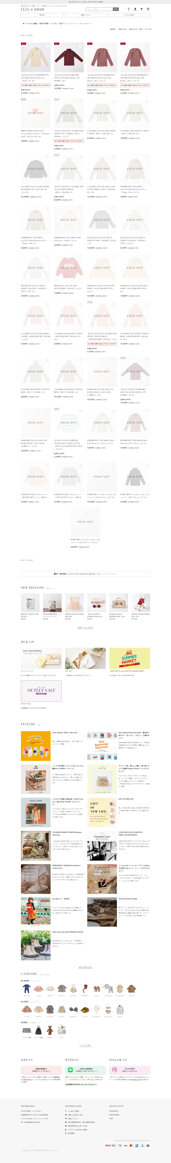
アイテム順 (148, 29)
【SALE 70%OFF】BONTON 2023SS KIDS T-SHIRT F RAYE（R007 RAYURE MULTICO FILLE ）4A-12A (68, 444)
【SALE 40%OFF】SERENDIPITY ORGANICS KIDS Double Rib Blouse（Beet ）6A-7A (101, 78)
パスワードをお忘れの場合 (77, 1130)
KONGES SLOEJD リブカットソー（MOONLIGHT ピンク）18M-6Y (34, 495)
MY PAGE (135, 10)
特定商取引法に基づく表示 (77, 1126)
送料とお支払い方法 (75, 1115)
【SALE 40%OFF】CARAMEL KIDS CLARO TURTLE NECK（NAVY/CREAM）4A (69, 189)
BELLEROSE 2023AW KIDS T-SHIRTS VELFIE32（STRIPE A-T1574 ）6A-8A (133, 240)
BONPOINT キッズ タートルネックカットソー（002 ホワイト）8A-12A (102, 495)
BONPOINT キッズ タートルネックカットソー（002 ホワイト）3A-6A (85, 541)
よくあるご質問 (73, 1111)
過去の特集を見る (85, 967)
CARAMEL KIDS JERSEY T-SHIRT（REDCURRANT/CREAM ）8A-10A (68, 336)
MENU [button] (148, 10)
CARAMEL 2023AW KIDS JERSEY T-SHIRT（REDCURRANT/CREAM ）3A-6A (35, 336)
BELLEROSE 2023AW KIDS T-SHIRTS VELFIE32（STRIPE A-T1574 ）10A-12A (34, 289)
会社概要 (71, 1133)
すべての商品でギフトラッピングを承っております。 (39, 675)
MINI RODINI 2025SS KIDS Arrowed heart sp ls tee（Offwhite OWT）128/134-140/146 (35, 134)
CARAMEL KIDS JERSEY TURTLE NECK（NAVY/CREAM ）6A (35, 390)
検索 (115, 9)
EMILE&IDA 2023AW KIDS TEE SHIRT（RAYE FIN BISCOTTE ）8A (134, 289)
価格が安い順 (122, 29)
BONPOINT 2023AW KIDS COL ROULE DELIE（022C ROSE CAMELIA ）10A (100, 392)
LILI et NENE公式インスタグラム (129, 1070)
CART (141, 10)
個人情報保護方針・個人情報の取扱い (82, 1122)
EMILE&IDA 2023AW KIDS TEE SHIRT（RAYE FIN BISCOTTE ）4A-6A (101, 289)
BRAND (42, 15)
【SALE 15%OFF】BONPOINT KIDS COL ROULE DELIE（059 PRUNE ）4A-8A (133, 392)
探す (129, 10)
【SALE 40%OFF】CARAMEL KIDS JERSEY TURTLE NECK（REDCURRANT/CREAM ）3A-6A (102, 336)
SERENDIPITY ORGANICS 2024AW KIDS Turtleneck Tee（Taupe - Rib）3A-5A (133, 189)
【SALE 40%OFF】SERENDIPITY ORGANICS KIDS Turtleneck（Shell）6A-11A (35, 78)
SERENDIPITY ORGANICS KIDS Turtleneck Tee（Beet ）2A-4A (133, 441)
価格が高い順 (133, 29)
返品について (73, 1119)
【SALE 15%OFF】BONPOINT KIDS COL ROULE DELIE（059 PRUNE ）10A (67, 78)
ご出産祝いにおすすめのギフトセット (78, 675)
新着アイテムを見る (85, 627)
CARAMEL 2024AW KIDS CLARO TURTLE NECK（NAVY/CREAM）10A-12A (101, 189)
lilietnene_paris (136, 1079)
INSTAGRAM (114, 1115)
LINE (111, 1119)
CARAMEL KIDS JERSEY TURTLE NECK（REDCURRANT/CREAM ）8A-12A (134, 336)
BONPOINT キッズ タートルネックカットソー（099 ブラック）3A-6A (135, 495)
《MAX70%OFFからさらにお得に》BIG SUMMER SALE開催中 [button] (85, 2)
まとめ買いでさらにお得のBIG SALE (121, 675)
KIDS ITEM (44, 23)
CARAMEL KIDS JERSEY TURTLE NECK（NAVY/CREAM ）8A (68, 390)
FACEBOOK (113, 1111)
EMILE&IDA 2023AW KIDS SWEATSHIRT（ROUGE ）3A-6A (68, 287)
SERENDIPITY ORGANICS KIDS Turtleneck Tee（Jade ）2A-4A (100, 441)
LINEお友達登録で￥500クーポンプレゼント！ (86, 1070)
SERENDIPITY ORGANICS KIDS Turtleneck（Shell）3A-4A (67, 239)
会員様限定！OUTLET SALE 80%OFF (34, 708)
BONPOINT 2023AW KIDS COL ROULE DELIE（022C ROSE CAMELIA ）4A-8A (34, 443)
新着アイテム (85, 15)
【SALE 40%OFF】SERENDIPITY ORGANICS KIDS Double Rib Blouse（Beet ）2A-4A (134, 78)
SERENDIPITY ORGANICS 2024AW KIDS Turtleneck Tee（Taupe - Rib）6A (33, 240)
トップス (53, 23)
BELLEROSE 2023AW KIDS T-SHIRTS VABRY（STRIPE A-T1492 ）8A (101, 240)
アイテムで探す (32, 23)
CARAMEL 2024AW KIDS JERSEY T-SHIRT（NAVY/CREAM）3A (101, 132)
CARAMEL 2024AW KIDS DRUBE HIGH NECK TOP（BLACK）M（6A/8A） (35, 189)
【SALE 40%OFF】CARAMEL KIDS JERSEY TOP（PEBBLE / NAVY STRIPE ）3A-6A (69, 134)
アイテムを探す (129, 15)
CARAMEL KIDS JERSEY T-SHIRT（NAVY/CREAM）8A (134, 132)
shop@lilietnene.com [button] (32, 1122)
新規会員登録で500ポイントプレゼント (41, 1070)
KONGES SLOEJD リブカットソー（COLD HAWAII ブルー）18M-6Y (68, 495)
